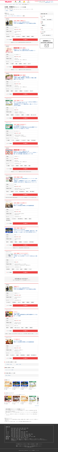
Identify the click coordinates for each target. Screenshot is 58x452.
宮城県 (19, 431)
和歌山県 (25, 429)
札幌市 (34, 436)
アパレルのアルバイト (14, 440)
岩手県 (17, 431)
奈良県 (22, 429)
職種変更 (43, 25)
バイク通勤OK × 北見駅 (8, 364)
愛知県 (12, 430)
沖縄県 (30, 435)
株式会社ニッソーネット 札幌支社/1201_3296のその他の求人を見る (21, 171)
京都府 (17, 429)
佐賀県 (14, 435)
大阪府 (12, 429)
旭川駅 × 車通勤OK (8, 375)
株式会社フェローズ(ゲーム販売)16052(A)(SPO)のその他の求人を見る (21, 42)
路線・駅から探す (18, 437)
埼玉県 (17, 428)
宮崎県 (24, 435)
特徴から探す (26, 437)
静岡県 (17, 430)
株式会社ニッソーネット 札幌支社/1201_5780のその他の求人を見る (21, 69)
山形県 (24, 431)
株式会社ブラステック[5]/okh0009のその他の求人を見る (21, 247)
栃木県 (25, 428)
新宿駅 (14, 436)
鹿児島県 (27, 435)
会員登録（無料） (47, 2)
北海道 (12, 431)
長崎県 (17, 435)
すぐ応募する (25, 39)
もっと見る (36, 333)
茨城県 (22, 428)
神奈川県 (15, 428)
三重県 (19, 430)
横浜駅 (19, 436)
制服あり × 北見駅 (18, 364)
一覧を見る (36, 405)
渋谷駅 (12, 436)
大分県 (22, 435)
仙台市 (32, 436)
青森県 (14, 431)
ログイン (52, 2)
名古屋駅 (25, 436)
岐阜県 (14, 430)
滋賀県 (19, 429)
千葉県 (20, 428)
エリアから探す (13, 437)
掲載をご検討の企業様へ (49, 1)
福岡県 (12, 435)
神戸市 (27, 436)
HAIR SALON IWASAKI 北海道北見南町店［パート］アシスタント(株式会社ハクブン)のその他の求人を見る (21, 197)
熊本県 (19, 435)
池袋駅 (17, 436)
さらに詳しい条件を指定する (46, 35)
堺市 (29, 436)
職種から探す (22, 437)
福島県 (27, 431)
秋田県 (22, 431)
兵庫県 (14, 429)
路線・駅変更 (49, 19)
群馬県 (27, 428)
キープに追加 (9, 39)
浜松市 (22, 436)
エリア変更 (43, 19)
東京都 (12, 428)
